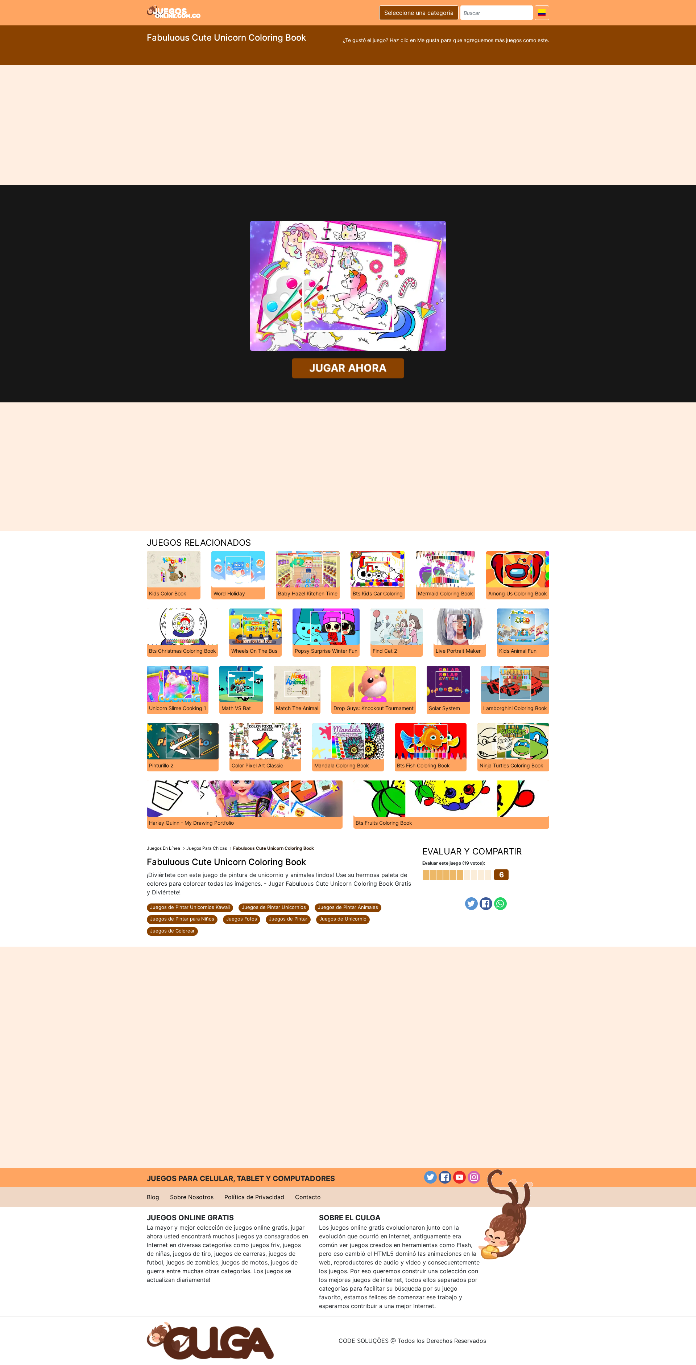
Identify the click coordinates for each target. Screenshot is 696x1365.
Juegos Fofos (241, 919)
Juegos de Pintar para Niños (182, 919)
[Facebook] (486, 903)
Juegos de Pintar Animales (348, 907)
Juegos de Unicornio (342, 919)
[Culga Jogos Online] (210, 1340)
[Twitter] (471, 903)
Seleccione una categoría (418, 12)
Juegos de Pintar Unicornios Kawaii (190, 907)
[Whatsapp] (500, 903)
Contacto (308, 1197)
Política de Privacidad (254, 1197)
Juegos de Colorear (172, 931)
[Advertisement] (348, 125)
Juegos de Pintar (288, 919)
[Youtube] (459, 1177)
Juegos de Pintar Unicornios (274, 907)
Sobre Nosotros (192, 1197)
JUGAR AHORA (348, 368)
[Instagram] (474, 1177)
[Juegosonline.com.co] (173, 11)
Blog (153, 1197)
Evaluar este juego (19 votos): (453, 863)
